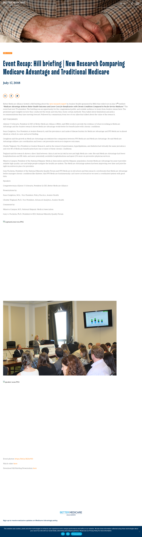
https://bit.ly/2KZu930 (24, 458)
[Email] (5, 96)
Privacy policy (76, 534)
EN (121, 3)
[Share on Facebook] (11, 96)
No (68, 534)
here (15, 463)
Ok (63, 534)
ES (124, 3)
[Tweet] (17, 96)
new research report (57, 103)
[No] (139, 531)
